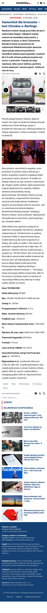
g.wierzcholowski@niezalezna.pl (14, 531)
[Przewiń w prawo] (43, 109)
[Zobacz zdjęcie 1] (11, 109)
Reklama (19, 597)
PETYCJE (32, 9)
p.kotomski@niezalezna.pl (24, 540)
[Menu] (3, 3)
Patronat (10, 597)
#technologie (24, 384)
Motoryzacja (30, 14)
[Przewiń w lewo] (4, 109)
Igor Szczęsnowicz (13, 74)
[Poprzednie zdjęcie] (6, 90)
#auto (5, 388)
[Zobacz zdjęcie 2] (20, 109)
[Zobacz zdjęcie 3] (30, 109)
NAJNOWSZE (7, 9)
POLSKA (17, 9)
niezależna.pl (6, 14)
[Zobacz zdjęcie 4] (39, 109)
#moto (5, 384)
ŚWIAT (24, 9)
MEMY (40, 9)
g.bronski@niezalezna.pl (25, 538)
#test (14, 384)
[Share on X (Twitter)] (40, 74)
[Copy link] (44, 74)
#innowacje (37, 384)
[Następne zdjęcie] (41, 90)
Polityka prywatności (32, 597)
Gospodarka (18, 14)
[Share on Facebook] (36, 74)
